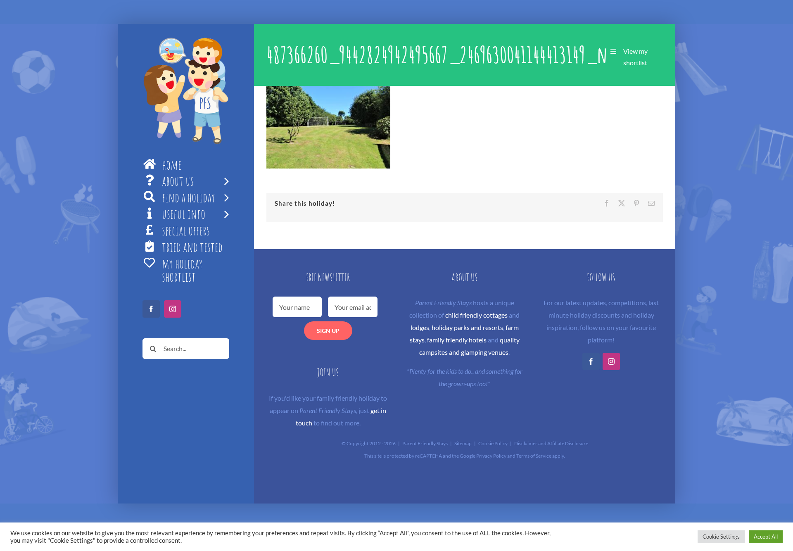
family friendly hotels (457, 340)
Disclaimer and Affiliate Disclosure (551, 443)
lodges (420, 327)
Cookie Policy (493, 443)
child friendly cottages (476, 315)
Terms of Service (533, 456)
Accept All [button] (766, 536)
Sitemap (463, 443)
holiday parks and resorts (467, 327)
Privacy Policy (491, 456)
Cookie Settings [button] (721, 536)
